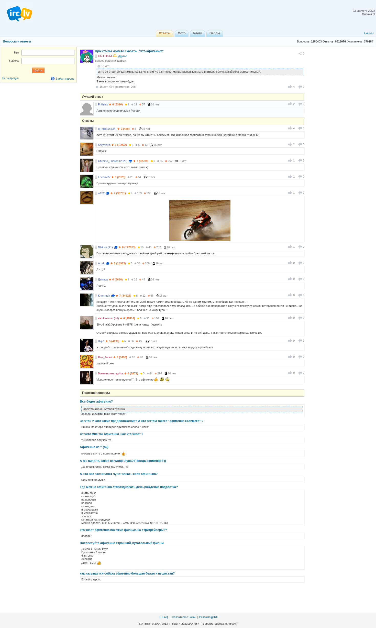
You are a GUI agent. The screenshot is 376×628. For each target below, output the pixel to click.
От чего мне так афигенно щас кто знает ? (111, 434)
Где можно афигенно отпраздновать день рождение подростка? (129, 487)
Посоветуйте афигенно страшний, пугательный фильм (122, 543)
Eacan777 (104, 177)
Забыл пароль (65, 78)
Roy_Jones (105, 357)
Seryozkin (104, 144)
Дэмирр (103, 279)
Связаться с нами (183, 617)
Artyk (101, 263)
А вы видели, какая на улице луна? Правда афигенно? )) (123, 461)
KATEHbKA (105, 56)
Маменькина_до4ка (110, 373)
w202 (101, 193)
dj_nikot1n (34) (107, 128)
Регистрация (10, 78)
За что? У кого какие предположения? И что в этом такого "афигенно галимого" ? (141, 421)
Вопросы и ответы (17, 41)
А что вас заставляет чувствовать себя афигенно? (119, 474)
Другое (122, 56)
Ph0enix (103, 104)
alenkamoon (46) (108, 318)
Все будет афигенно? (96, 401)
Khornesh (104, 295)
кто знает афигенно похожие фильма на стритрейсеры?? (123, 530)
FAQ (165, 617)
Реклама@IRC (208, 617)
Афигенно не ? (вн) (94, 447)
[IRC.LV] (16, 12)
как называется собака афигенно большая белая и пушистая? (127, 573)
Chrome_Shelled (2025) (112, 161)
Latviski (368, 33)
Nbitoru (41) (105, 247)
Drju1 (101, 341)
